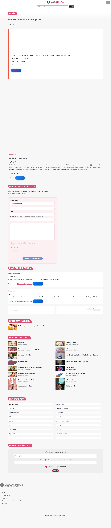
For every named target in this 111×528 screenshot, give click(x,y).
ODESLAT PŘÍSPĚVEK (32, 258)
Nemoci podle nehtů (25, 386)
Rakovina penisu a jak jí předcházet (30, 367)
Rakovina (59, 417)
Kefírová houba (71, 342)
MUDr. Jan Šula (71, 386)
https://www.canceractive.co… (78, 169)
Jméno (12, 206)
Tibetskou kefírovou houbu (93, 309)
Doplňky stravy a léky (15, 434)
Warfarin (21, 342)
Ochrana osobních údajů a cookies (12, 501)
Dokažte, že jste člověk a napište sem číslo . (26, 216)
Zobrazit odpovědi (21, 283)
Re (10, 309)
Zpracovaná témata (62, 434)
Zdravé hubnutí (60, 404)
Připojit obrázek (15, 248)
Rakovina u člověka (24, 355)
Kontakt (58, 438)
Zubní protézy (70, 349)
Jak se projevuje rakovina (26, 373)
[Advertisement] (54, 39)
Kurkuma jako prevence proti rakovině (31, 326)
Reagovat (20, 177)
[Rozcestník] (108, 2)
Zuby (10, 425)
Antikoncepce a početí (62, 421)
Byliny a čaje (12, 429)
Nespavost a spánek (62, 408)
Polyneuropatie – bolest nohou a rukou (31, 380)
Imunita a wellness (14, 438)
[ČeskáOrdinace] (55, 4)
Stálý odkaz (11, 178)
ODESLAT (55, 470)
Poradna (11, 408)
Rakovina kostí (71, 380)
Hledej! (71, 6)
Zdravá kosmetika (14, 412)
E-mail (11, 211)
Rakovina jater (23, 361)
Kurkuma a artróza (14, 273)
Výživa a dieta (60, 412)
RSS (3, 506)
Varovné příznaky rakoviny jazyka (29, 349)
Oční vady (59, 425)
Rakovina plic (70, 367)
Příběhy (58, 429)
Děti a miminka (13, 417)
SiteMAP (4, 503)
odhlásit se (62, 466)
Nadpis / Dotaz (14, 200)
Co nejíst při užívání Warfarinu (76, 373)
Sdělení (12, 222)
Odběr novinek (6, 495)
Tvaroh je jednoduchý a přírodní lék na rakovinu (82, 355)
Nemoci (11, 421)
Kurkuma (11, 291)
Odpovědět (16, 70)
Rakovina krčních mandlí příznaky (77, 361)
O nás (3, 493)
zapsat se (50, 466)
